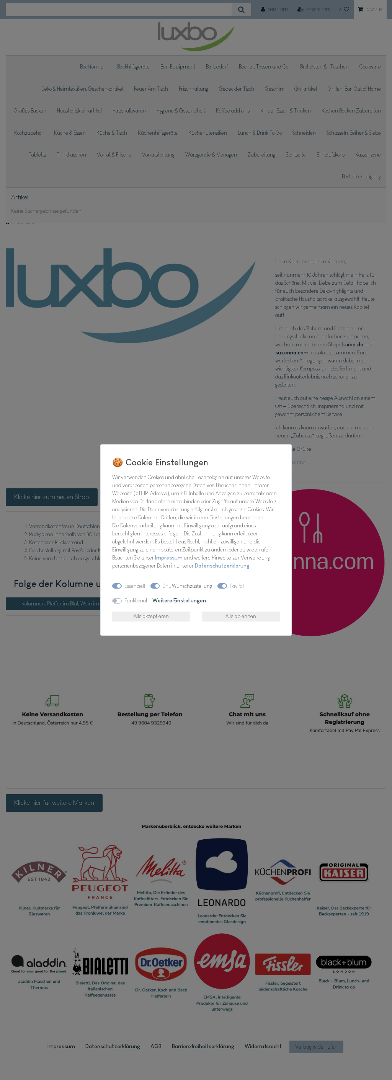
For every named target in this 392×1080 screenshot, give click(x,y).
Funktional (135, 600)
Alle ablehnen (240, 616)
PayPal (237, 586)
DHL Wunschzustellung (187, 586)
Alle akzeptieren (151, 616)
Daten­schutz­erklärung (222, 566)
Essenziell (134, 586)
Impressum (169, 558)
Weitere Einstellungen (179, 600)
